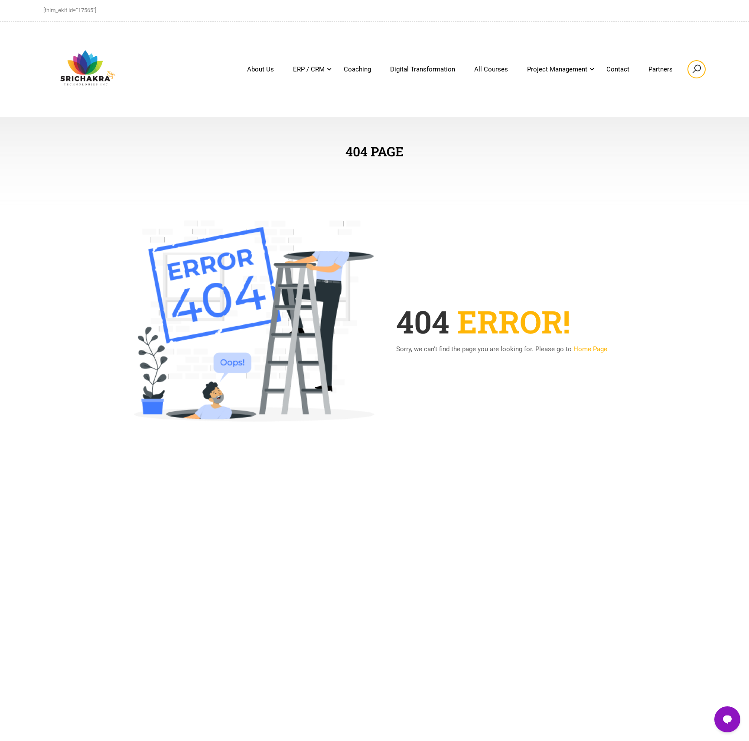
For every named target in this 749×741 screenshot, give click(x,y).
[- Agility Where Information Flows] (86, 69)
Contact (617, 69)
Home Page (590, 349)
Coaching (357, 69)
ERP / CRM (309, 69)
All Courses (491, 69)
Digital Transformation (422, 69)
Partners (660, 69)
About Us (260, 69)
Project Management (557, 69)
